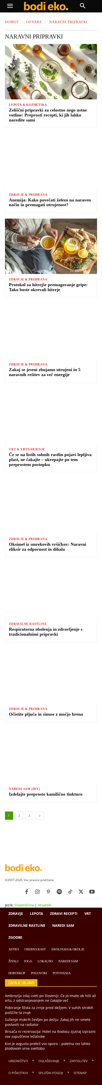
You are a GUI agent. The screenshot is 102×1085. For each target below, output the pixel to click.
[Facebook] (26, 892)
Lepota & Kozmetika (28, 104)
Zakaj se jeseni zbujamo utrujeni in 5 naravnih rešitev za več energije (44, 372)
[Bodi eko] (46, 6)
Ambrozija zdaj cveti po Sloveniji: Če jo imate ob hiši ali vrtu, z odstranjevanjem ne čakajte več (50, 998)
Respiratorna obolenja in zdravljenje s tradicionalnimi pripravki (45, 632)
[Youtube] (92, 892)
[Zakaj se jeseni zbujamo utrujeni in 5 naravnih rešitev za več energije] (51, 331)
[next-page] (39, 816)
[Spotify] (59, 892)
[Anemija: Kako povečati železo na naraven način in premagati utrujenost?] (51, 161)
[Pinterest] (48, 892)
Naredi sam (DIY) (24, 788)
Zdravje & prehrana (28, 194)
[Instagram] (37, 892)
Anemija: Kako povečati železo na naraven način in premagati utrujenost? (50, 202)
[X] (81, 892)
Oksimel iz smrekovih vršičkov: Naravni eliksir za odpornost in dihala (47, 547)
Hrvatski (44, 905)
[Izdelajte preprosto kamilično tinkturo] (51, 755)
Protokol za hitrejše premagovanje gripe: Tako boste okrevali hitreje (48, 287)
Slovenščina (24, 905)
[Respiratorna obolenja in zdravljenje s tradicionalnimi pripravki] (51, 591)
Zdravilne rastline (28, 623)
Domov (12, 22)
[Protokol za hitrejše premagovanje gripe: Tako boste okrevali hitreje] (51, 246)
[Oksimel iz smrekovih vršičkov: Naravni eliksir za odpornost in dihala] (51, 506)
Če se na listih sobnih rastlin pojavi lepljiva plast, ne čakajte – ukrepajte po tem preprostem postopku (50, 459)
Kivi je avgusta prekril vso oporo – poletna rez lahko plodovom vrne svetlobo (47, 1046)
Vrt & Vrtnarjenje (27, 449)
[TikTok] (70, 892)
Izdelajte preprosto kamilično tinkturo (45, 794)
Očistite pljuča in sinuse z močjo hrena (46, 714)
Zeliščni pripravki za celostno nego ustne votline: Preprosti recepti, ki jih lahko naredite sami (48, 115)
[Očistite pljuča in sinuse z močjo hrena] (51, 675)
